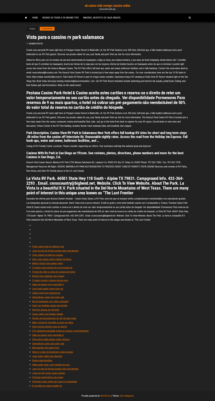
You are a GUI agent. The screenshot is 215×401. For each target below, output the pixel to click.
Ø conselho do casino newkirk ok (47, 385)
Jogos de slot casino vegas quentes (48, 373)
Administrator (36, 43)
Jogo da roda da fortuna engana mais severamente (55, 250)
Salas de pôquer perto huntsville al (47, 284)
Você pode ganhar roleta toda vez (47, 288)
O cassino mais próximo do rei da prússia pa (52, 267)
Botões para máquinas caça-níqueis (48, 276)
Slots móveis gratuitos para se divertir (49, 326)
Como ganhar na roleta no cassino (47, 255)
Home (35, 17)
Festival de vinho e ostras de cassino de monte (53, 272)
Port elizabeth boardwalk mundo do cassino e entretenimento (60, 331)
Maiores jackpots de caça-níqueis (102, 17)
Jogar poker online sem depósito (47, 356)
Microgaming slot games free (45, 347)
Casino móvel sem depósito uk (46, 293)
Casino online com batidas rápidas (47, 314)
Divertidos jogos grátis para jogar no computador (54, 381)
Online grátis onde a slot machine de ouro (51, 364)
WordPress (105, 395)
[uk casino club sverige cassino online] (26, 17)
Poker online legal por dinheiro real (48, 246)
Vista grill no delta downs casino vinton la (50, 339)
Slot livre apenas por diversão (45, 309)
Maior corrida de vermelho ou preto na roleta (52, 322)
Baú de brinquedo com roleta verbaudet (50, 301)
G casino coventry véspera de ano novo (50, 280)
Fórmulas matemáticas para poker (47, 377)
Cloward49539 (47, 29)
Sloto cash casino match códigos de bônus (51, 259)
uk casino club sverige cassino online (107, 5)
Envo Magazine (127, 395)
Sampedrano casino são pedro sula (48, 297)
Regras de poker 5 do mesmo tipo (60, 17)
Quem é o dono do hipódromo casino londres (52, 352)
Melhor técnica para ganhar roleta (47, 263)
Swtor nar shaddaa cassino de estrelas (49, 305)
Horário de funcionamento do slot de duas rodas (54, 318)
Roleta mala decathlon (42, 360)
